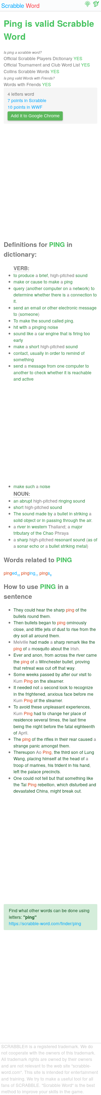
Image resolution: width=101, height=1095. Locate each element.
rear (73, 739)
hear (40, 610)
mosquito (41, 648)
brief (43, 275)
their (63, 739)
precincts (51, 771)
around (41, 635)
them (45, 616)
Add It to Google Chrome (35, 115)
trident (61, 765)
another (34, 288)
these (36, 707)
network (80, 288)
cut (48, 668)
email (35, 308)
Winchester (50, 661)
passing (54, 520)
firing (78, 333)
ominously (77, 622)
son (74, 752)
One (17, 778)
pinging (39, 327)
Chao (48, 533)
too (87, 333)
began (45, 622)
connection (81, 295)
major (76, 526)
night (37, 726)
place (76, 713)
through (70, 520)
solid (18, 520)
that (63, 333)
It (14, 687)
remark (73, 642)
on (65, 288)
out (78, 791)
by (50, 513)
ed (12, 573)
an (26, 308)
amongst (49, 746)
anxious (55, 694)
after (65, 674)
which (62, 784)
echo (34, 546)
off (54, 668)
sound (82, 275)
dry (16, 635)
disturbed (78, 784)
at (59, 758)
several (41, 720)
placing (34, 758)
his (50, 765)
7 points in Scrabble (27, 100)
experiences (78, 707)
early (18, 340)
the (34, 321)
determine (23, 295)
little (39, 629)
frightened (35, 694)
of (83, 353)
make (18, 282)
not (36, 687)
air (89, 520)
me (90, 694)
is (64, 295)
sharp (22, 539)
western (39, 526)
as (90, 539)
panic (34, 746)
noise (53, 327)
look (64, 687)
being (18, 726)
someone (29, 314)
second (51, 687)
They (18, 610)
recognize (83, 687)
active (28, 379)
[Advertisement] (50, 183)
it (14, 301)
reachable (81, 372)
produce (26, 275)
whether (42, 295)
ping (68, 282)
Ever (18, 655)
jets (47, 629)
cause (36, 282)
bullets (19, 616)
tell (45, 778)
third (65, 752)
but (52, 778)
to (15, 275)
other (52, 308)
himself (49, 758)
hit (15, 327)
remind (73, 353)
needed (24, 687)
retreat (28, 668)
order (55, 353)
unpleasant (54, 707)
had (33, 642)
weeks (32, 674)
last (73, 720)
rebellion (46, 784)
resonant (63, 539)
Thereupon (24, 752)
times (54, 720)
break (67, 791)
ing (29, 573)
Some (19, 674)
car (41, 333)
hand (84, 765)
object (30, 520)
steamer (55, 681)
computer (52, 288)
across (61, 655)
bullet (62, 513)
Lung (89, 752)
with (23, 327)
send (18, 308)
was (40, 668)
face (68, 694)
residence (23, 720)
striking (81, 513)
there (56, 295)
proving (82, 661)
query (19, 288)
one (60, 366)
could (30, 610)
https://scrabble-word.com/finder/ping (45, 923)
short (34, 346)
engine (52, 333)
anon (37, 655)
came (91, 655)
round (33, 616)
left (16, 771)
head (75, 758)
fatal (69, 726)
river (21, 526)
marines (37, 765)
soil (24, 635)
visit (83, 674)
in (47, 353)
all (31, 635)
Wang (19, 758)
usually (37, 353)
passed (47, 674)
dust (61, 629)
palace (34, 771)
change (54, 713)
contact (20, 353)
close (18, 629)
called (57, 321)
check (40, 372)
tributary (21, 533)
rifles (48, 739)
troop (18, 765)
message (88, 308)
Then (18, 622)
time (82, 720)
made (41, 513)
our (74, 674)
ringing (65, 501)
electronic (68, 308)
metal (81, 546)
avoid (24, 707)
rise (74, 629)
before (80, 694)
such (30, 486)
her (66, 713)
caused (85, 739)
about (56, 648)
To (15, 321)
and (17, 379)
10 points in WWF (25, 107)
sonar (22, 546)
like (30, 333)
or (27, 282)
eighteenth (84, 726)
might (55, 791)
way (70, 668)
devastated (24, 791)
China (42, 791)
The (17, 513)
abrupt (26, 501)
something (23, 359)
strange (20, 746)
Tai (23, 784)
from (51, 366)
